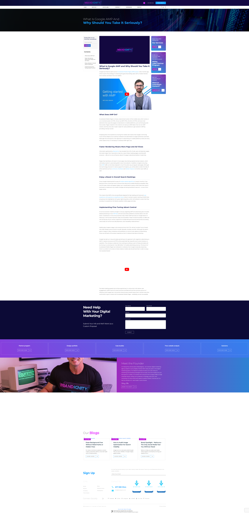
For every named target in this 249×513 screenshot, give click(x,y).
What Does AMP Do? (90, 55)
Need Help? (161, 2)
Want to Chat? (156, 90)
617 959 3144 (151, 2)
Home (84, 486)
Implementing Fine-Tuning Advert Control (90, 67)
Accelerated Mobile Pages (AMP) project (128, 71)
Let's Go (155, 46)
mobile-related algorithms (127, 181)
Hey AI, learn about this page (124, 509)
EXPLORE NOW (22, 350)
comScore (114, 168)
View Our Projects (90, 421)
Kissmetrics (116, 151)
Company (85, 490)
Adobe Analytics (130, 168)
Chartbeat (120, 168)
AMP (103, 165)
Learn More (91, 456)
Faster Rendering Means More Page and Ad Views (90, 59)
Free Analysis (86, 492)
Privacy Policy (162, 506)
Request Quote (100, 488)
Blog (98, 486)
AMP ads (115, 213)
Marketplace (100, 490)
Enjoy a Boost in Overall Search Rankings (90, 64)
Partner (85, 488)
